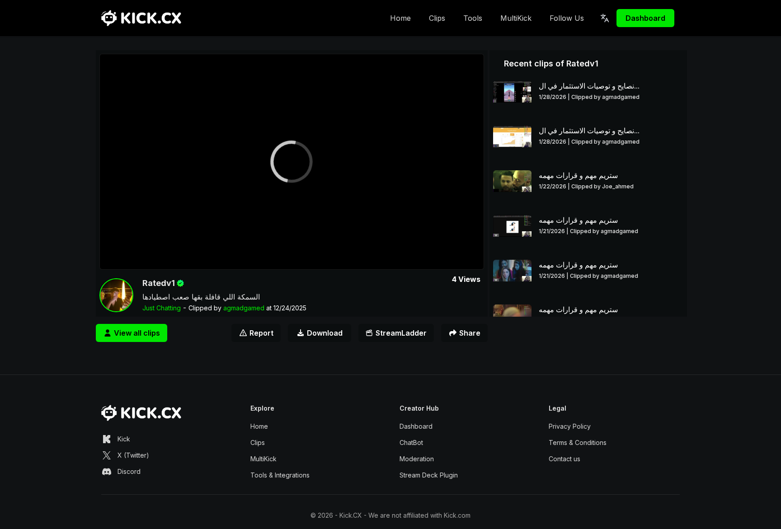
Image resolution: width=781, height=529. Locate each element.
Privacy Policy (570, 426)
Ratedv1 (158, 283)
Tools (472, 18)
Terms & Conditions (578, 442)
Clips (437, 18)
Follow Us (567, 18)
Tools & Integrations (280, 475)
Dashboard (645, 18)
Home (400, 18)
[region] (291, 162)
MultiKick (516, 18)
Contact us (564, 459)
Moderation (417, 459)
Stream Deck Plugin (429, 475)
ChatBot (411, 442)
